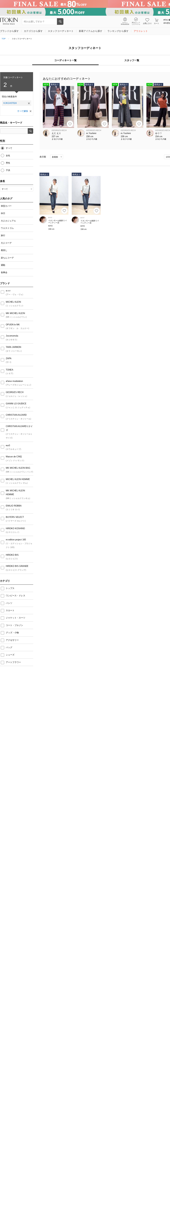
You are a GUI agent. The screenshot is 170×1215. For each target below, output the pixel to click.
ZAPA (8, 358)
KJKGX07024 (10, 103)
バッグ (9, 647)
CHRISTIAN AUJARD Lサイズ (19, 428)
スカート (10, 610)
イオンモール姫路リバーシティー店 (57, 222)
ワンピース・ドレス (16, 595)
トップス (10, 588)
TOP (3, 39)
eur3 (8, 445)
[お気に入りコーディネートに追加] (70, 123)
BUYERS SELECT (15, 517)
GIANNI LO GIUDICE (16, 403)
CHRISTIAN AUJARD (16, 415)
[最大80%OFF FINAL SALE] (85, 4)
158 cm (51, 229)
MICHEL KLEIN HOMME (18, 479)
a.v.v (8, 290)
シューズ (10, 655)
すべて (9, 148)
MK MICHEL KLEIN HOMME (15, 492)
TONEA (9, 369)
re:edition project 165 (16, 539)
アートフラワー (14, 662)
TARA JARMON (13, 347)
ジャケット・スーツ (16, 617)
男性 (8, 163)
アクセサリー (12, 640)
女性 (8, 155)
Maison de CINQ (14, 456)
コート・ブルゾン (15, 625)
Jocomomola (12, 335)
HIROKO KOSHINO (15, 528)
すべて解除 (22, 111)
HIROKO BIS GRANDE (17, 566)
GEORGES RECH (14, 392)
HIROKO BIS (12, 555)
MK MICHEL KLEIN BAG (18, 468)
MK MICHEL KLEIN (15, 313)
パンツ (9, 603)
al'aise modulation (14, 381)
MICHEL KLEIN (13, 302)
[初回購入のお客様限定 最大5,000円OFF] (85, 12)
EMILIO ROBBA (14, 505)
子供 (8, 170)
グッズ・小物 (12, 632)
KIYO (50, 226)
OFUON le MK (13, 324)
